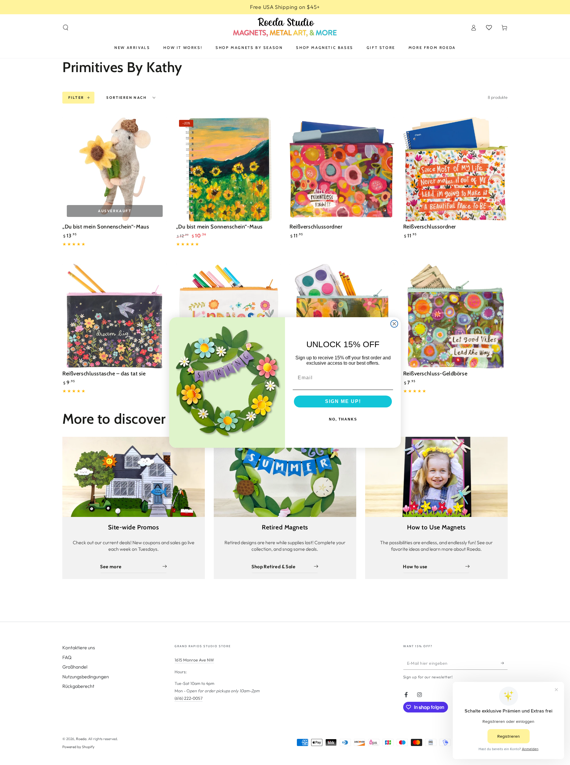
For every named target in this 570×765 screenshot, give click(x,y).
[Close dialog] (394, 323)
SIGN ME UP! (343, 401)
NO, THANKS (343, 419)
